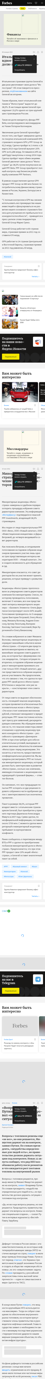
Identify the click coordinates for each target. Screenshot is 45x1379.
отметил (37, 1375)
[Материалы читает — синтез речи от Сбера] (34, 52)
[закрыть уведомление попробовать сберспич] (34, 59)
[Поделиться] (38, 52)
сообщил (10, 1372)
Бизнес (6, 405)
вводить (6, 1356)
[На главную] (7, 3)
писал (34, 1362)
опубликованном (18, 91)
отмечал (18, 1246)
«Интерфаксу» (9, 514)
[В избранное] (42, 52)
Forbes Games (15, 8)
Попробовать (19, 70)
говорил (32, 1239)
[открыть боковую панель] (36, 3)
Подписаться (10, 356)
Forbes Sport (8, 1025)
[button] (42, 3)
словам (9, 1259)
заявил (21, 1171)
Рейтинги (32, 8)
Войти (29, 3)
